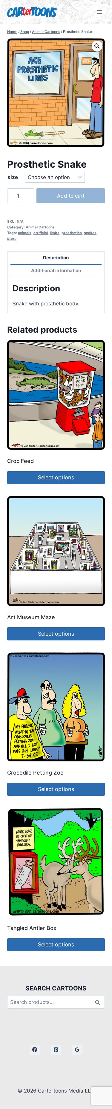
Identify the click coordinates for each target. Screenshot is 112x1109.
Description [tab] (56, 257)
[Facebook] (35, 1050)
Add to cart (71, 196)
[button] (97, 46)
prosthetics (72, 233)
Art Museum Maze (31, 617)
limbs (54, 233)
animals (24, 233)
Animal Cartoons (40, 227)
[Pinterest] (56, 1050)
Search (99, 1002)
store (11, 238)
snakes (90, 233)
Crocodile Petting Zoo (35, 772)
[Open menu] (99, 11)
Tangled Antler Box (31, 928)
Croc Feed (20, 461)
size (12, 177)
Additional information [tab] (56, 270)
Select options (56, 477)
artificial (40, 233)
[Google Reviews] (77, 1050)
